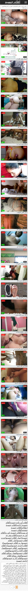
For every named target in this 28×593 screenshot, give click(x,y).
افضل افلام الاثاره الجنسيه (14, 549)
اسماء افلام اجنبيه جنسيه (15, 544)
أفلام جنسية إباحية (17, 523)
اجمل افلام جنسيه (14, 538)
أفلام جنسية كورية (13, 532)
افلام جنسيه (12, 2)
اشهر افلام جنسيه (14, 548)
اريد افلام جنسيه (15, 543)
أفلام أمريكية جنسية (19, 522)
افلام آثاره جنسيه (14, 558)
